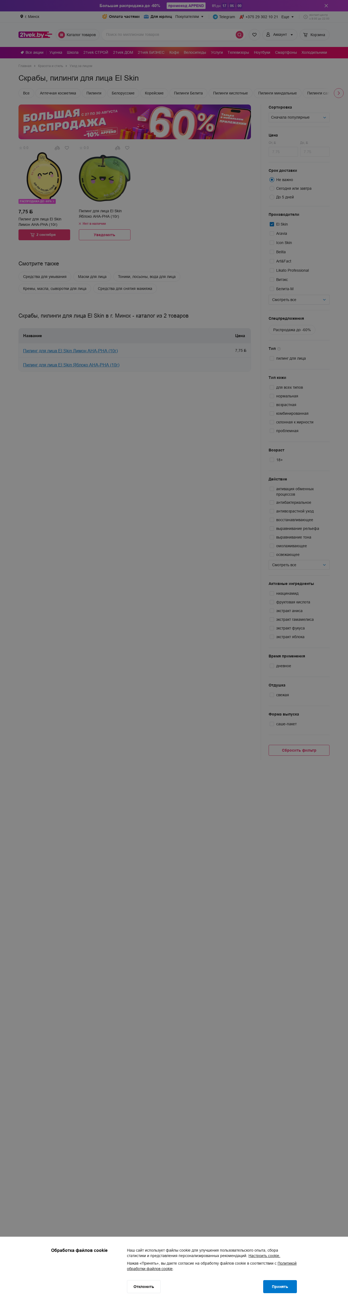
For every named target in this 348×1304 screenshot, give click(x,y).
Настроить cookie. (264, 1256)
